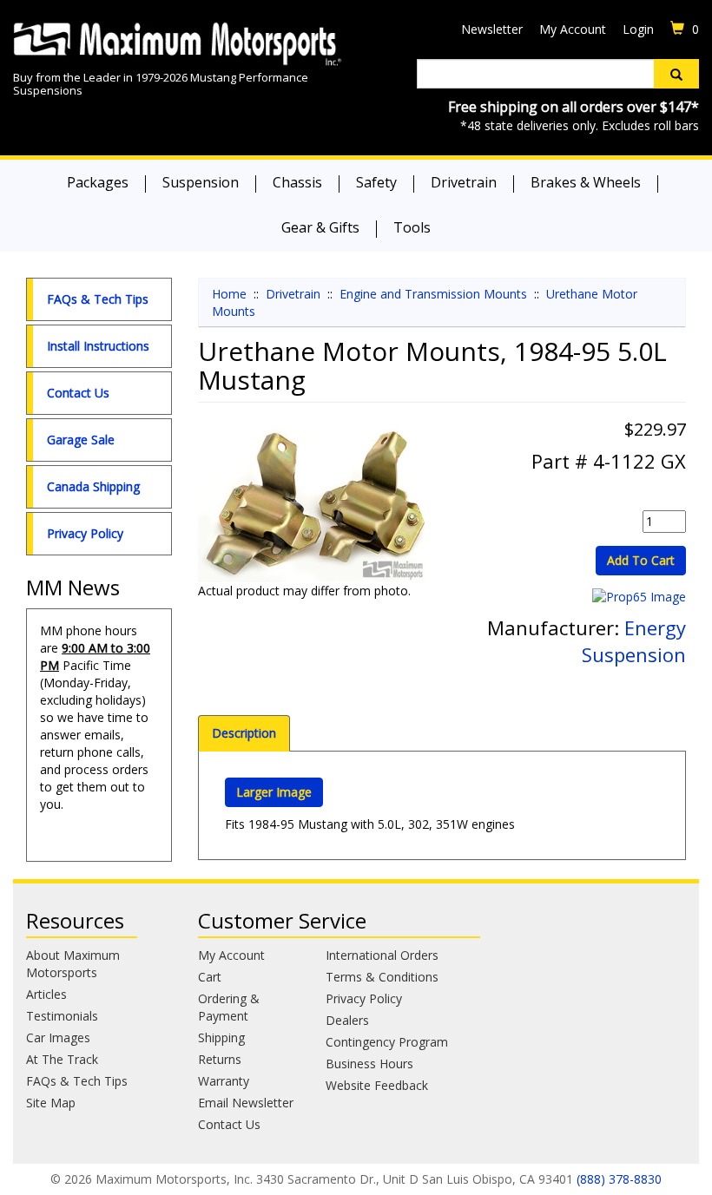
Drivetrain (464, 182)
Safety (376, 182)
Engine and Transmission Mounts (433, 294)
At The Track (62, 1059)
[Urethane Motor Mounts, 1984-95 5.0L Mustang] (313, 505)
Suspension (200, 182)
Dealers (347, 1020)
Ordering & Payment (229, 1007)
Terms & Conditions (382, 976)
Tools (412, 227)
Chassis (297, 182)
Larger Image (274, 792)
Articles (46, 994)
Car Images (58, 1037)
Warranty (223, 1081)
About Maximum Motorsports (73, 964)
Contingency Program (387, 1042)
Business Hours (369, 1063)
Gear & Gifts (320, 227)
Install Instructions (98, 346)
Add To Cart (641, 560)
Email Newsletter (245, 1102)
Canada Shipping (93, 486)
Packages (98, 182)
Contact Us (78, 392)
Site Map (51, 1102)
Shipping (221, 1037)
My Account (572, 29)
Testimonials (62, 1016)
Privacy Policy (85, 533)
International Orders (382, 955)
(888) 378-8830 (619, 1179)
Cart (209, 976)
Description (244, 733)
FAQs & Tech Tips (97, 299)
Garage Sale (81, 439)
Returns (219, 1059)
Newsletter (492, 29)
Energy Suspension (634, 640)
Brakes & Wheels (586, 182)
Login (638, 29)
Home (229, 294)
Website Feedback (377, 1085)
